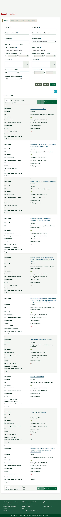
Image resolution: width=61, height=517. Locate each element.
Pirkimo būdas (36, 47)
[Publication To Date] (54, 56)
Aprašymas (8, 38)
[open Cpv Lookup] (24, 64)
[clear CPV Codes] (27, 64)
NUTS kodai (35, 59)
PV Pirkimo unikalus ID (11, 33)
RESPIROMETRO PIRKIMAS (37, 377)
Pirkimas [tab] (6, 20)
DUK (23, 508)
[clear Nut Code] (54, 64)
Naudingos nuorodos (27, 506)
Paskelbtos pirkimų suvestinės (10, 502)
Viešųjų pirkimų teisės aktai (9, 506)
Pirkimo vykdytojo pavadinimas (40, 33)
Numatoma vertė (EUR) (11, 69)
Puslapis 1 (46, 102)
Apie (43, 504)
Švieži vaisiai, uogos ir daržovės (38, 108)
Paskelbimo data (37, 69)
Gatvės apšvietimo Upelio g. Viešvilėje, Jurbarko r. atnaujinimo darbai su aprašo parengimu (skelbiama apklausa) (42, 450)
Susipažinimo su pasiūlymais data (41, 53)
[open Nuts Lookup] (51, 64)
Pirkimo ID (8, 27)
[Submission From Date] (15, 56)
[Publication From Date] (42, 56)
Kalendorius (5, 510)
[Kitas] (52, 102)
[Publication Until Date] (54, 72)
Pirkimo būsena (36, 38)
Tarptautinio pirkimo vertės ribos (30, 510)
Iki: (18, 56)
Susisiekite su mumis (47, 506)
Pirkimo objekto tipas (11, 47)
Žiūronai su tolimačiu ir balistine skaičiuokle (41, 339)
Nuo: (6, 56)
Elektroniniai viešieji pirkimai (29, 502)
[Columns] (55, 91)
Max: (18, 72)
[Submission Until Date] (27, 56)
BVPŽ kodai (8, 59)
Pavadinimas (36, 27)
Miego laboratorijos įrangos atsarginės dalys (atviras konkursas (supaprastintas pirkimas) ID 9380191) (42, 259)
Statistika (4, 508)
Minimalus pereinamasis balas (13, 76)
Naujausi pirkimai (6, 504)
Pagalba (44, 502)
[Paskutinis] (55, 102)
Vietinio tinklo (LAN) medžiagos (38, 412)
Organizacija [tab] (14, 20)
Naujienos (24, 504)
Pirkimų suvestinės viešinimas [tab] (28, 20)
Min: (6, 72)
